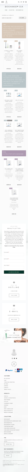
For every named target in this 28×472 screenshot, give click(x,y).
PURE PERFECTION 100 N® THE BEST (12, 430)
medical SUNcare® (8, 412)
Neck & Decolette (8, 410)
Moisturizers (7, 399)
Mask (5, 406)
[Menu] (2, 2)
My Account (7, 378)
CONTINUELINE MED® (8, 426)
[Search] (18, 2)
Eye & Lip (6, 401)
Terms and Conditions (9, 382)
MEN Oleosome (7, 431)
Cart (5, 380)
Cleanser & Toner (8, 403)
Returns (6, 383)
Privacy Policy (7, 389)
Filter (22, 17)
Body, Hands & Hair (8, 408)
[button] (14, 295)
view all (6, 396)
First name (6, 252)
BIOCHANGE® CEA (8, 422)
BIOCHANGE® (7, 419)
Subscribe (14, 272)
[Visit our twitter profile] (16, 358)
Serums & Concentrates (10, 397)
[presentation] (8, 57)
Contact (6, 387)
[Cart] (26, 2)
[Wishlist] (23, 2)
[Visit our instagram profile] (12, 358)
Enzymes (6, 405)
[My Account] (21, 2)
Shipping (6, 385)
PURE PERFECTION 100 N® (9, 428)
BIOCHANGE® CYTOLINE (9, 424)
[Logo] (6, 2)
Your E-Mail (7, 265)
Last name (6, 258)
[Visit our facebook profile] (14, 358)
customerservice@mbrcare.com (8, 464)
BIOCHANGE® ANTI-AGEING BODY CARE (12, 420)
